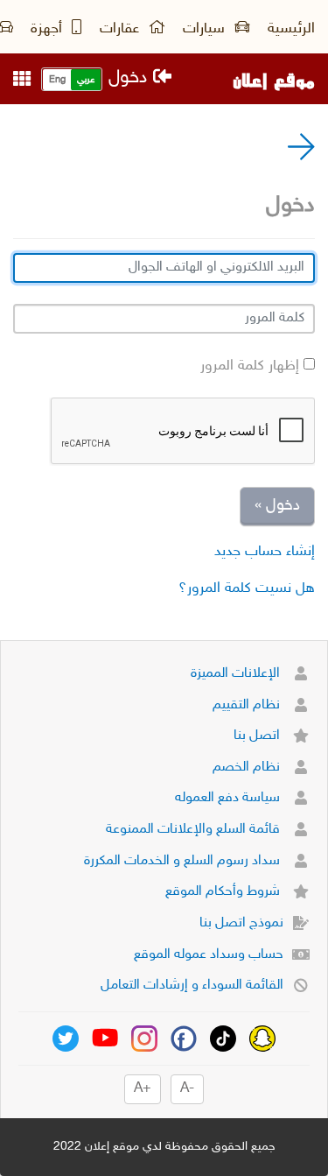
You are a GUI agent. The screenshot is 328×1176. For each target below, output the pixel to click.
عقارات (121, 29)
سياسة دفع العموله (229, 798)
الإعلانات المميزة (237, 673)
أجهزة (48, 29)
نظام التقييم (248, 705)
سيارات (206, 29)
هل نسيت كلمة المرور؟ (246, 588)
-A (187, 1089)
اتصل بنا (258, 736)
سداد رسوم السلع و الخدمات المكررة (183, 861)
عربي (85, 80)
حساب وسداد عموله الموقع (208, 955)
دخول (130, 78)
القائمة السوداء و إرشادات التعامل (192, 985)
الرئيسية (291, 29)
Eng (57, 80)
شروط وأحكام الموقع (224, 892)
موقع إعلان (274, 79)
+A (142, 1089)
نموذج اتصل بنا (241, 923)
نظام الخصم (248, 767)
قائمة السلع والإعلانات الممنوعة (194, 829)
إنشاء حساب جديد (264, 551)
